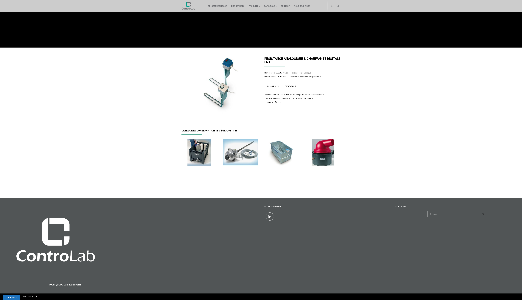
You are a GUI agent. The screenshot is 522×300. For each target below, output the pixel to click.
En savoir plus (190, 161)
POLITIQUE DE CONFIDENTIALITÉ (65, 285)
